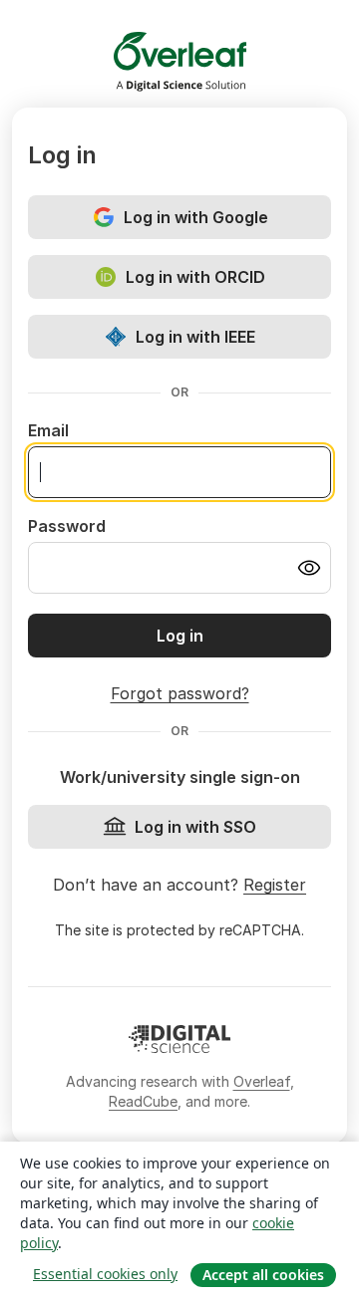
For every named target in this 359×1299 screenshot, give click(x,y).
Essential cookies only (105, 1273)
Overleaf (261, 1081)
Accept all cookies (263, 1274)
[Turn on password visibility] (309, 568)
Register (274, 885)
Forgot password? (180, 693)
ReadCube (143, 1101)
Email (48, 430)
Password (67, 526)
